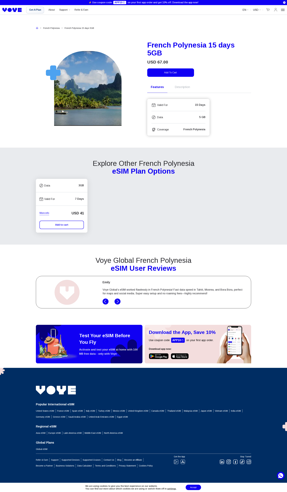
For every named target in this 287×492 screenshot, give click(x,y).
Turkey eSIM (104, 411)
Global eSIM (41, 449)
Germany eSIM (43, 417)
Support (63, 10)
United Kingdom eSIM (138, 411)
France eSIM (63, 411)
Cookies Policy (146, 466)
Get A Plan (35, 10)
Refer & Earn (81, 10)
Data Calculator (84, 466)
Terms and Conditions (105, 466)
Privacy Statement (127, 466)
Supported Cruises (92, 460)
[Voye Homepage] (12, 10)
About (51, 10)
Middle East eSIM (93, 433)
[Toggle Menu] (283, 10)
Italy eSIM (90, 411)
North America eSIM (113, 433)
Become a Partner (44, 466)
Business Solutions (65, 466)
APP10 (118, 2)
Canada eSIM (157, 411)
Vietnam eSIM (221, 411)
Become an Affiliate (133, 460)
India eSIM (236, 411)
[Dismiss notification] (284, 2)
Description (182, 87)
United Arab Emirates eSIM (101, 417)
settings (171, 489)
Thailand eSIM (174, 411)
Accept (193, 487)
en (244, 9)
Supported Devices (71, 460)
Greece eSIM (59, 417)
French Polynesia (51, 28)
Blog (119, 460)
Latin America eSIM (73, 433)
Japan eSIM (206, 411)
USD (255, 9)
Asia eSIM (40, 433)
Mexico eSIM (119, 411)
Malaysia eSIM (191, 411)
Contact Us (109, 460)
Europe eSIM (54, 433)
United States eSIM (45, 411)
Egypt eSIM (122, 417)
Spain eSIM (77, 411)
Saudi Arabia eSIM (77, 417)
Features (157, 87)
